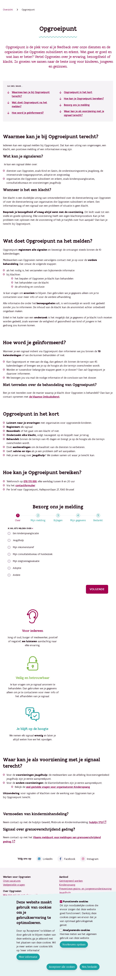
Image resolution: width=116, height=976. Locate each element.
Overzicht (8, 9)
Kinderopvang (67, 885)
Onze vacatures (12, 881)
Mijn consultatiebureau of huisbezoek (32, 554)
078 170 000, (30, 481)
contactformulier (25, 485)
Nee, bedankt (89, 966)
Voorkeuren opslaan (73, 944)
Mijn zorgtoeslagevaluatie (26, 561)
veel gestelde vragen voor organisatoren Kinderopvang (58, 787)
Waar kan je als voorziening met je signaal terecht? (84, 113)
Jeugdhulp (18, 540)
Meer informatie (28, 956)
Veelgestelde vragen (14, 885)
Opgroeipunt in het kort (78, 92)
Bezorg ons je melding (77, 105)
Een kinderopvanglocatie (26, 533)
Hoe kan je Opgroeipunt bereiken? (84, 98)
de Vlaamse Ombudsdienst (44, 397)
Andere (16, 575)
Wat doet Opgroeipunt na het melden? (29, 104)
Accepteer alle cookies (62, 966)
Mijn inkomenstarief (23, 547)
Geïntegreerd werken (71, 881)
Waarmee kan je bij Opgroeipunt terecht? (31, 94)
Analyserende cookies (76, 930)
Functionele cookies (75, 901)
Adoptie (17, 568)
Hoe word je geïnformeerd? (28, 113)
